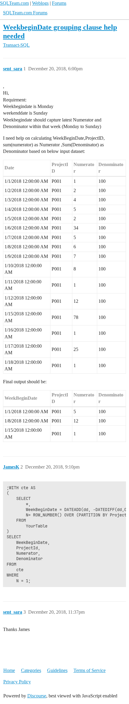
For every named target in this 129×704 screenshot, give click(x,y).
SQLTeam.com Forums (25, 12)
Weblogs (40, 3)
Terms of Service (90, 670)
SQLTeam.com (14, 3)
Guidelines (57, 670)
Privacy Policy (17, 681)
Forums (59, 3)
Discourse (36, 695)
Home (9, 670)
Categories (31, 670)
